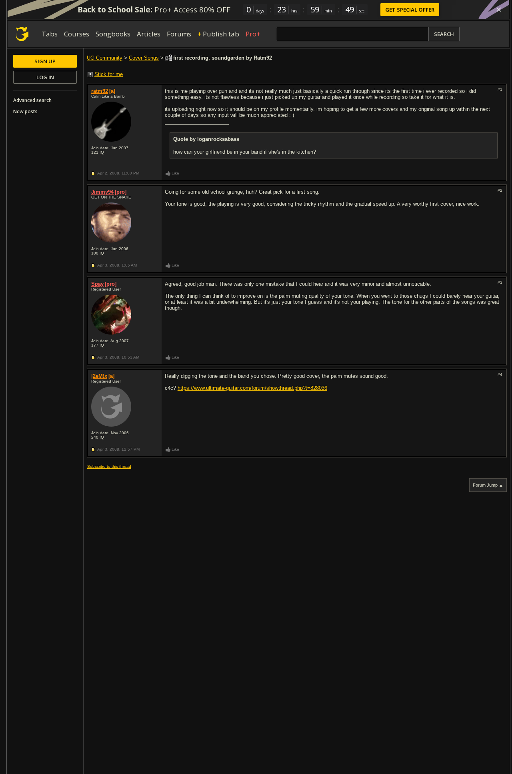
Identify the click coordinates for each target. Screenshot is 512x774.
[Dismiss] (498, 9)
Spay (97, 284)
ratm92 (99, 91)
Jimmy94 (102, 192)
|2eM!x (99, 376)
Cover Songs (144, 58)
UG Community (104, 58)
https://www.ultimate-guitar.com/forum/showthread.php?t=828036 (252, 388)
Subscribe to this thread (109, 466)
